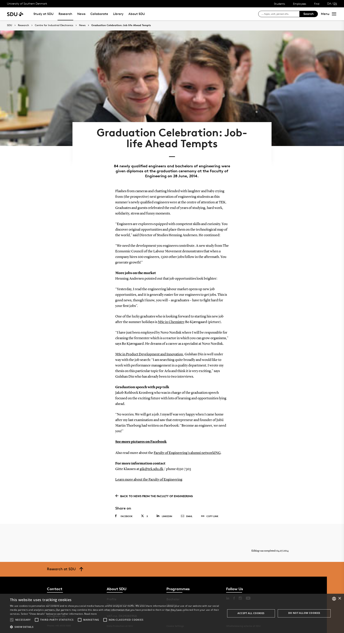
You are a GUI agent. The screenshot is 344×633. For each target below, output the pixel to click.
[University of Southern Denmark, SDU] (15, 14)
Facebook (127, 516)
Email (189, 516)
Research (65, 14)
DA (329, 3)
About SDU (136, 14)
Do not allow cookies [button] (304, 613)
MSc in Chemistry (171, 322)
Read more (90, 613)
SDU (9, 25)
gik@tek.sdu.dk (151, 469)
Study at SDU (43, 14)
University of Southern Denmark (27, 3)
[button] (12, 620)
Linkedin (167, 516)
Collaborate (99, 14)
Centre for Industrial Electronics (54, 25)
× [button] (339, 598)
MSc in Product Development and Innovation (149, 354)
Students (279, 3)
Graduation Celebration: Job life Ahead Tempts (121, 25)
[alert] (172, 613)
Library (118, 14)
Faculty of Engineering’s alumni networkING (187, 453)
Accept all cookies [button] (250, 613)
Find (316, 3)
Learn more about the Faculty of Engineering (148, 479)
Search (308, 14)
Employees (299, 3)
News (81, 14)
